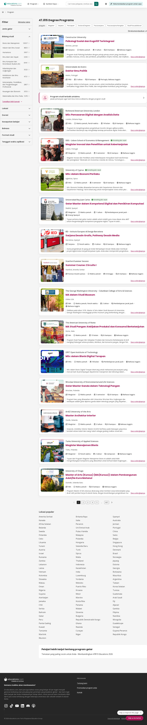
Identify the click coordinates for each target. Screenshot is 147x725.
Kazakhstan (81, 568)
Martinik (42, 634)
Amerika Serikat (45, 516)
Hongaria (80, 542)
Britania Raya (81, 516)
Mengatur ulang (24, 22)
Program (33, 4)
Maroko (79, 597)
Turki (78, 549)
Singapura (117, 542)
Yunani (42, 546)
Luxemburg (81, 575)
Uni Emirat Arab (82, 527)
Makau (42, 583)
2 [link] (83, 502)
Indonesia (80, 564)
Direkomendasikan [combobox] (136, 31)
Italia (78, 520)
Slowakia (42, 579)
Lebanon (43, 564)
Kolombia (43, 575)
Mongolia (117, 619)
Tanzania (43, 630)
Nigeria (42, 590)
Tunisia (116, 590)
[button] (16, 43)
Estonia (116, 564)
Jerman (116, 524)
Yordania (79, 579)
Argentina (117, 579)
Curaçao (79, 630)
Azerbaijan (43, 597)
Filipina (116, 612)
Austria (42, 549)
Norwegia (117, 557)
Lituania (42, 542)
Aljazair (116, 605)
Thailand (79, 561)
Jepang (116, 561)
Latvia (41, 568)
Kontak (79, 692)
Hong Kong (118, 546)
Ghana (78, 623)
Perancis (79, 524)
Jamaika (42, 601)
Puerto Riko (81, 586)
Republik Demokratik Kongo (88, 619)
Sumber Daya (51, 4)
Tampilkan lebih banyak (11, 101)
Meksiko (79, 583)
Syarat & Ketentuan (114, 718)
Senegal (116, 627)
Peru (41, 619)
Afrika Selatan (45, 524)
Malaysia (79, 535)
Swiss (115, 535)
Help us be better (134, 718)
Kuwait (42, 627)
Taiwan (116, 583)
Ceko (41, 538)
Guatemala (117, 594)
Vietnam (42, 572)
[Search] (96, 4)
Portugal (116, 527)
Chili (40, 605)
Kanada (42, 520)
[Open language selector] (106, 4)
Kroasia (79, 590)
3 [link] (87, 502)
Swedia (42, 531)
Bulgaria (79, 616)
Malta (78, 557)
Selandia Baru (82, 546)
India (78, 572)
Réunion (42, 638)
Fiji (114, 601)
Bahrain (42, 612)
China (115, 531)
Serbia (41, 608)
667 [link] (106, 502)
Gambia (116, 608)
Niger (78, 634)
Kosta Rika (80, 601)
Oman (41, 586)
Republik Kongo (120, 634)
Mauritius (117, 575)
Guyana (42, 594)
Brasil (115, 553)
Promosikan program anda (87, 688)
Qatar (41, 616)
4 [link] (92, 502)
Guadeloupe (118, 623)
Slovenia (79, 612)
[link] (10, 12)
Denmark (117, 549)
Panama (79, 605)
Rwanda (79, 627)
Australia (116, 520)
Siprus (78, 553)
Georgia (116, 568)
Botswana (117, 572)
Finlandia (43, 535)
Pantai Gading (45, 623)
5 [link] (96, 502)
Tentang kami (82, 683)
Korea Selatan (119, 586)
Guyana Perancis (120, 630)
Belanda (42, 527)
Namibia (116, 616)
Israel (41, 553)
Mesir (78, 594)
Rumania (42, 557)
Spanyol (116, 516)
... (101, 502)
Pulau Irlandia (82, 531)
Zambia (42, 561)
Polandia (79, 538)
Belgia (115, 538)
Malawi (79, 608)
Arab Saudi (117, 597)
